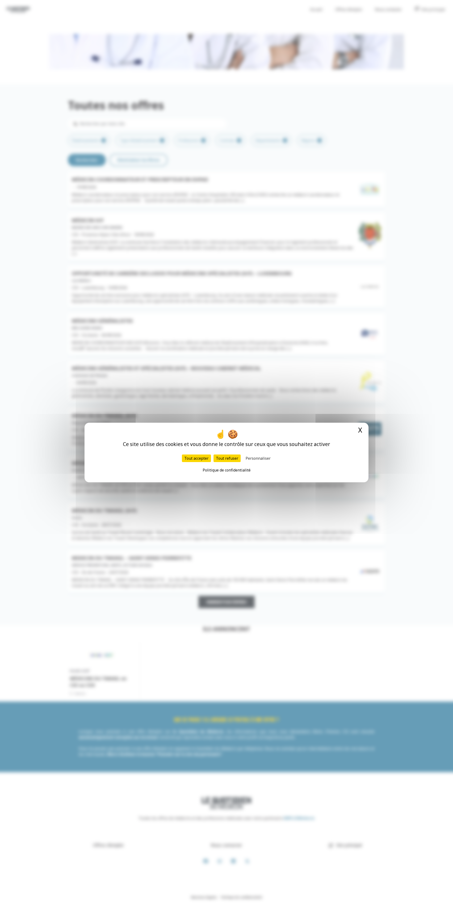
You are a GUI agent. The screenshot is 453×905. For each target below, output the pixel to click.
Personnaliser (258, 458)
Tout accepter (196, 458)
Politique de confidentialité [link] (227, 470)
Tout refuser (227, 458)
